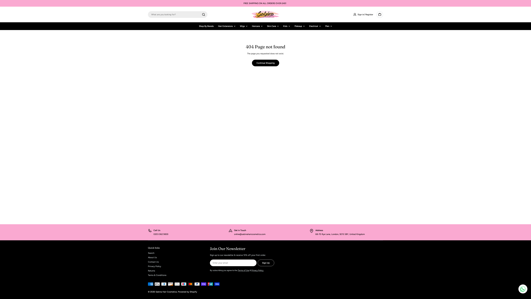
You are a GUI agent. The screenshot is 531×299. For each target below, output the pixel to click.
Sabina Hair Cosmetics (166, 292)
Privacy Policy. (257, 270)
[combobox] (177, 14)
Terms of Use (243, 270)
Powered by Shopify (187, 292)
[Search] (203, 14)
